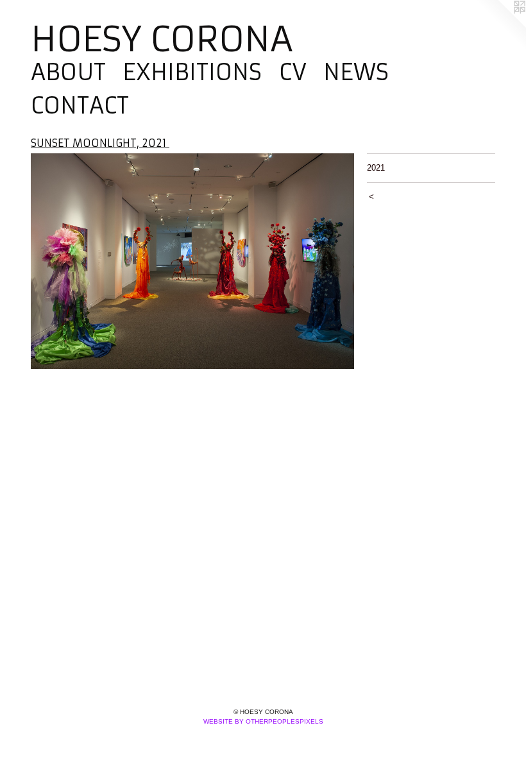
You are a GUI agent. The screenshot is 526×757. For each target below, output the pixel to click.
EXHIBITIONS (192, 72)
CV (293, 72)
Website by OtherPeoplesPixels (263, 721)
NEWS (356, 72)
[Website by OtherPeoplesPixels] (500, 25)
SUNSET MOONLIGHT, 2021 (100, 143)
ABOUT (68, 72)
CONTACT (80, 106)
